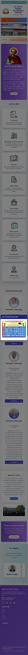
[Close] (26, 317)
